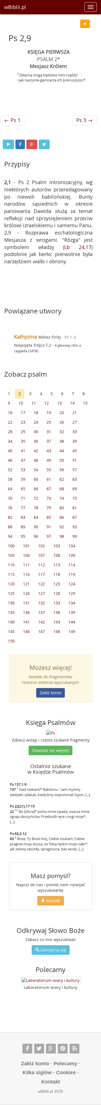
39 (74, 441)
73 (49, 498)
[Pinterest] (63, 1049)
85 (49, 517)
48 (36, 460)
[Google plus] (51, 1049)
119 (71, 574)
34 (10, 441)
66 (36, 488)
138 (56, 612)
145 (11, 631)
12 (46, 403)
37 (49, 441)
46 (10, 460)
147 (41, 631)
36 (36, 441)
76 (10, 507)
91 (49, 526)
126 (26, 593)
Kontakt (52, 900)
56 (61, 469)
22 (10, 422)
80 (61, 507)
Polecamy (65, 1063)
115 (11, 574)
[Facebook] (27, 1049)
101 (26, 545)
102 (41, 545)
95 (23, 536)
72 (36, 498)
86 (61, 517)
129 (71, 593)
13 (59, 403)
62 (61, 479)
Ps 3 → (84, 120)
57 (74, 469)
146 (26, 631)
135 (11, 612)
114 (71, 564)
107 (41, 555)
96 (36, 536)
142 (41, 622)
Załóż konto (50, 692)
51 (74, 460)
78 (36, 507)
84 (36, 517)
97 (49, 536)
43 (49, 450)
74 (61, 498)
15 (85, 403)
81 (74, 507)
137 (41, 612)
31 (49, 431)
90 (36, 526)
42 (36, 450)
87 (74, 517)
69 (74, 488)
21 (74, 412)
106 (26, 555)
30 (36, 431)
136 (26, 612)
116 (26, 574)
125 (11, 593)
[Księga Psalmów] (50, 732)
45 (74, 450)
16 (10, 412)
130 (11, 603)
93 (74, 526)
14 (72, 403)
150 (11, 641)
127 (41, 593)
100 (11, 545)
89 (23, 526)
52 (10, 469)
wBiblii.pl (15, 7)
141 (26, 622)
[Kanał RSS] (74, 1049)
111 (26, 564)
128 (56, 593)
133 (56, 603)
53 (23, 469)
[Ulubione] (85, 24)
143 (56, 622)
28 (10, 431)
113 (56, 564)
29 (23, 431)
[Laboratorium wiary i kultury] (50, 980)
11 (33, 403)
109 (71, 555)
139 (71, 612)
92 (61, 526)
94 (10, 536)
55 (49, 469)
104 (71, 545)
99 (74, 536)
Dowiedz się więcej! (50, 750)
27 (74, 422)
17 (23, 412)
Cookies (66, 1072)
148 (56, 631)
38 (61, 441)
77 (23, 507)
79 (49, 507)
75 (74, 498)
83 (23, 517)
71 (23, 498)
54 (36, 469)
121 (26, 583)
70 (10, 498)
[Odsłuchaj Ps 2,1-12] (8, 144)
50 (61, 460)
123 (56, 583)
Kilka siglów (37, 1072)
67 (49, 488)
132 (41, 603)
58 (10, 479)
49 (49, 460)
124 (71, 583)
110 (11, 564)
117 (41, 574)
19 (49, 412)
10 (21, 403)
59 (23, 479)
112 (41, 564)
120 (11, 583)
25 (49, 422)
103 (56, 545)
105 (11, 555)
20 (61, 412)
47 (23, 460)
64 (10, 488)
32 (61, 431)
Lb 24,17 (77, 247)
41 (23, 450)
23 (23, 422)
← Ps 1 (12, 120)
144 (71, 622)
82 (10, 517)
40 (10, 450)
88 (10, 526)
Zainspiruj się (52, 949)
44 (61, 450)
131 (26, 603)
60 (36, 479)
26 (61, 422)
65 (23, 488)
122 (41, 583)
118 (56, 574)
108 (56, 555)
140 (11, 622)
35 (23, 441)
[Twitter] (39, 1049)
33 (74, 431)
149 (71, 631)
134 (71, 603)
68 (61, 488)
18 (36, 412)
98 (61, 536)
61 (49, 479)
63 (74, 479)
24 (36, 422)
